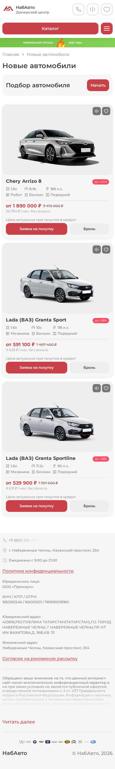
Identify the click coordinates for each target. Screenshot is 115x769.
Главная (10, 54)
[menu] (107, 28)
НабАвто (14, 753)
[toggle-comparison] (97, 111)
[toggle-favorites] (106, 111)
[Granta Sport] (57, 278)
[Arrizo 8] (57, 140)
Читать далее (18, 722)
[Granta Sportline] (57, 417)
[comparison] (92, 9)
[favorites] (107, 9)
